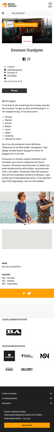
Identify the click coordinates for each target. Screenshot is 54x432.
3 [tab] (29, 224)
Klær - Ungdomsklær (10, 284)
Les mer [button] (26, 418)
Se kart (15, 91)
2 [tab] (27, 224)
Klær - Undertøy (8, 281)
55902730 (10, 67)
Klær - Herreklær (8, 278)
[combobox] (29, 13)
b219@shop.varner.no (14, 70)
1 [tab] (24, 224)
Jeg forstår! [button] (27, 425)
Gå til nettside (12, 75)
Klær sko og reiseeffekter (11, 266)
